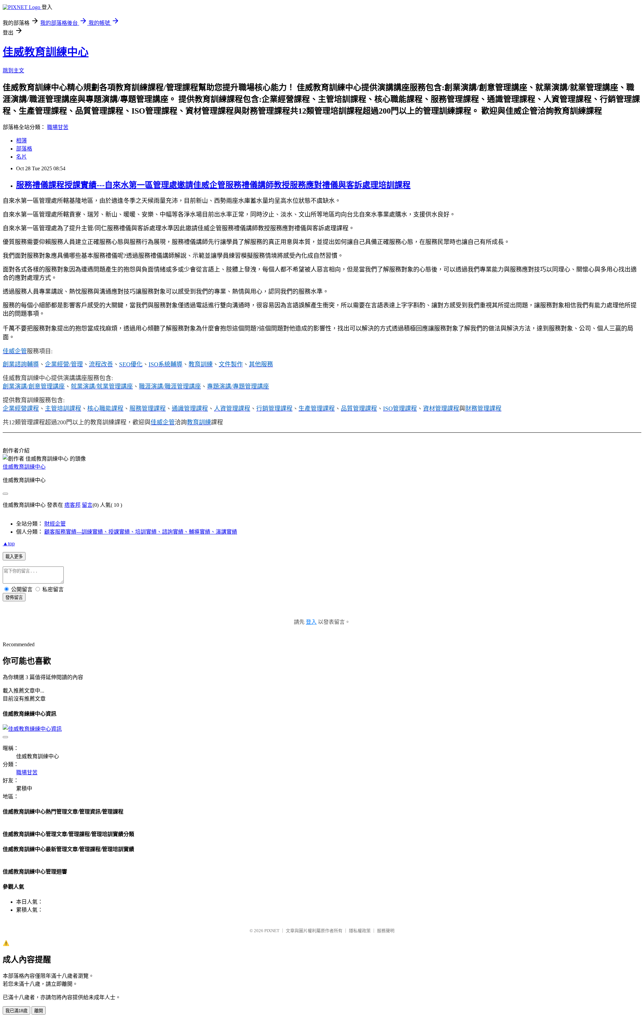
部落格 (24, 149)
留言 (87, 505)
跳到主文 (13, 70)
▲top (9, 543)
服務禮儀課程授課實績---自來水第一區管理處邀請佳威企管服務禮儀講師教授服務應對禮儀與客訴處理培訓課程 (213, 185)
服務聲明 (385, 930)
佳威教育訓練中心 (46, 52)
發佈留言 (14, 597)
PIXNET (271, 930)
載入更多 (14, 556)
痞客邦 (72, 505)
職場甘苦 (57, 127)
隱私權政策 (360, 930)
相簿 (21, 140)
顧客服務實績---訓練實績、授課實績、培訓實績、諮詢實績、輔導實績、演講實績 (140, 532)
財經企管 (55, 524)
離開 (38, 1010)
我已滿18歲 (16, 1010)
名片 (21, 157)
